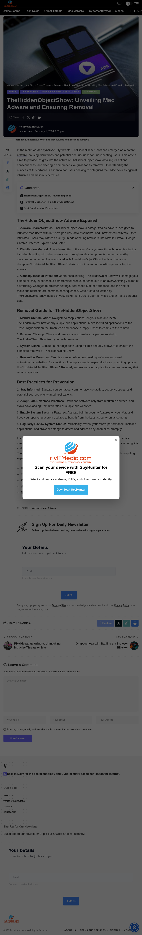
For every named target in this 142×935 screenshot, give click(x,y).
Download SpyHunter (71, 489)
